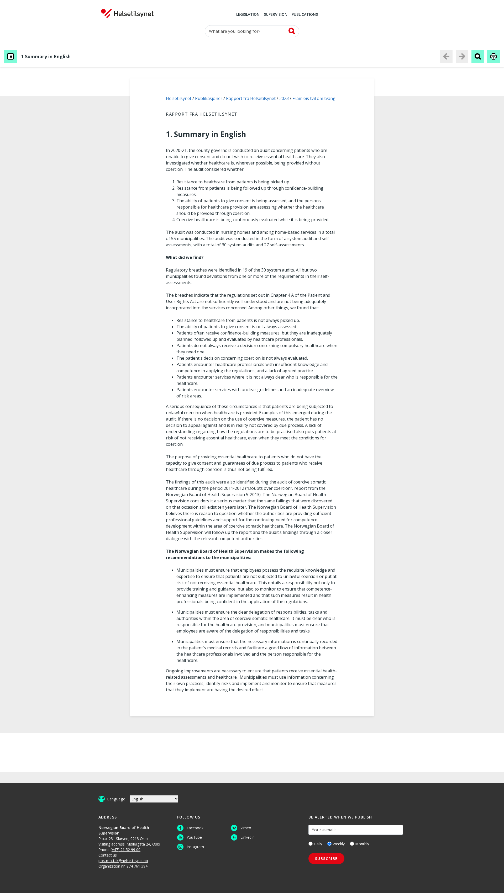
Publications (305, 15)
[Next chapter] (462, 56)
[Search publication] (477, 56)
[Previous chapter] (446, 56)
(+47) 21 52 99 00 (125, 849)
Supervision (275, 15)
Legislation (248, 15)
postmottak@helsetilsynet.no (123, 860)
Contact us (107, 855)
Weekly (339, 843)
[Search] (291, 31)
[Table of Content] (10, 56)
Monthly (362, 843)
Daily (318, 843)
